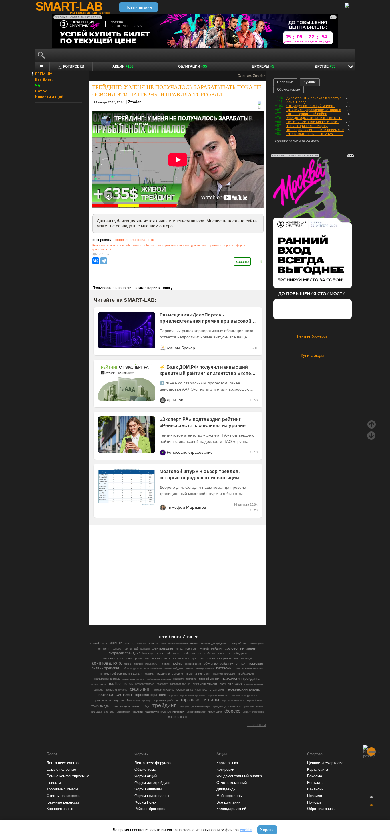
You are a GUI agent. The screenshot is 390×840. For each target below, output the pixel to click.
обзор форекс (193, 663)
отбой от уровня (132, 668)
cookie (246, 830)
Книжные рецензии (63, 802)
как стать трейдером (232, 653)
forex (105, 643)
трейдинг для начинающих (194, 706)
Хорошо (267, 830)
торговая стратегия (150, 695)
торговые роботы (165, 700)
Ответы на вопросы (63, 796)
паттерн (190, 668)
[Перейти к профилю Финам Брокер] (162, 348)
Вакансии (315, 789)
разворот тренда (180, 684)
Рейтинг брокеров (312, 336)
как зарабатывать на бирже (136, 245)
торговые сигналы (199, 699)
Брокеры (263, 66)
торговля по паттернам (108, 700)
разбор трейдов (144, 684)
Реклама (314, 776)
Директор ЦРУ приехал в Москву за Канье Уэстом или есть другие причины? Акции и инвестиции (316, 98)
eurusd (94, 643)
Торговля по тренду (138, 700)
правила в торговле (169, 673)
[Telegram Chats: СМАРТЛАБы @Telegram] (148, 604)
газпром (116, 648)
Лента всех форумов (152, 763)
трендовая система (102, 711)
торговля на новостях (219, 695)
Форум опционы (148, 789)
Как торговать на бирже (185, 658)
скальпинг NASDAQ (164, 690)
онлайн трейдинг (105, 668)
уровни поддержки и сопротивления (158, 711)
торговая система (114, 694)
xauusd (154, 643)
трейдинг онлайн (253, 706)
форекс (121, 240)
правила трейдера (224, 673)
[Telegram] (103, 260)
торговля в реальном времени (187, 695)
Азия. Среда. (296, 102)
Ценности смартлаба (325, 763)
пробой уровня (209, 678)
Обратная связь (321, 809)
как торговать (161, 658)
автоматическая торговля (174, 643)
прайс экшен (246, 673)
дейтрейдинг (162, 648)
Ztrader (134, 102)
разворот (162, 684)
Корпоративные (60, 809)
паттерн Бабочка (205, 668)
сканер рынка (184, 689)
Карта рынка (227, 763)
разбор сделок (121, 684)
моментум (151, 663)
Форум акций (145, 776)
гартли (128, 648)
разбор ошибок (98, 684)
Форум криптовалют (151, 796)
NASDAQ (129, 643)
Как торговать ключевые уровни (179, 245)
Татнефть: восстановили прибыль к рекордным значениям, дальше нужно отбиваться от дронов (317, 130)
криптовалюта (142, 240)
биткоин (103, 648)
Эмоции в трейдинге (253, 712)
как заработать (207, 653)
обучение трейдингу (218, 663)
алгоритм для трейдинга (213, 643)
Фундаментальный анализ (239, 776)
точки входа (100, 706)
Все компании (228, 802)
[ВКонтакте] (95, 260)
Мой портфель (229, 796)
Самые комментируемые (68, 776)
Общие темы (145, 769)
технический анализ (243, 689)
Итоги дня (148, 653)
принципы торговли (184, 678)
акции (194, 643)
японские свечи (177, 716)
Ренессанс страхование (190, 452)
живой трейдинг (211, 648)
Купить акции (312, 355)
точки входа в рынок (125, 706)
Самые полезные (61, 769)
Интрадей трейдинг (124, 653)
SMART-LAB (68, 6)
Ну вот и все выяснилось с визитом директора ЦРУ (315, 122)
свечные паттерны (253, 684)
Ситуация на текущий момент (310, 106)
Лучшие (309, 82)
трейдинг (164, 705)
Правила (314, 796)
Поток (41, 91)
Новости (54, 782)
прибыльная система (107, 678)
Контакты (315, 782)
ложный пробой (133, 663)
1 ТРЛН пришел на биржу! (307, 126)
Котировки (225, 769)
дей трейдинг (142, 648)
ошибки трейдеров (173, 668)
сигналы (98, 689)
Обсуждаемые (288, 90)
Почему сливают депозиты (249, 668)
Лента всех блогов (63, 763)
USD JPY (141, 643)
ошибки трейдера (153, 668)
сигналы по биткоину (116, 690)
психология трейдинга (241, 678)
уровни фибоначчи (196, 712)
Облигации (192, 66)
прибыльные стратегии (159, 679)
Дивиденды (226, 789)
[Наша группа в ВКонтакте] (187, 604)
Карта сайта (317, 769)
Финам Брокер (181, 348)
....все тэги (256, 725)
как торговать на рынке (218, 245)
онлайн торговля (249, 663)
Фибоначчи (215, 711)
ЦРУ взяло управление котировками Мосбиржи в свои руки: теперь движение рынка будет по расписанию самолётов (316, 110)
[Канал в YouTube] (207, 604)
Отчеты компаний (231, 782)
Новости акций (49, 96)
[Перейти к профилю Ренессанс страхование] (162, 452)
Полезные (285, 82)
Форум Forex (145, 802)
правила (149, 674)
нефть (177, 663)
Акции (123, 66)
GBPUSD (116, 643)
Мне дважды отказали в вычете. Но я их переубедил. (316, 118)
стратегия (217, 689)
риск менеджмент (205, 683)
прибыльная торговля (133, 679)
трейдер (146, 706)
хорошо (242, 261)
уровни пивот (123, 712)
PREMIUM (44, 73)
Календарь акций (231, 809)
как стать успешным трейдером (126, 658)
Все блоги (44, 79)
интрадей (248, 648)
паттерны (224, 668)
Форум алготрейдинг (152, 782)
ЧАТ (39, 85)
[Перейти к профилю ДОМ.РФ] (162, 400)
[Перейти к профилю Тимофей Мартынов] (162, 507)
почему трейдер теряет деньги (121, 673)
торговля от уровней (244, 695)
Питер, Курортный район (306, 114)
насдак (164, 663)
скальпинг (140, 688)
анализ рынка (257, 643)
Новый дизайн (138, 7)
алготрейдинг (238, 643)
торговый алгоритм (233, 700)
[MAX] (168, 604)
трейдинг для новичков (227, 706)
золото (231, 648)
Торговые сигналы (62, 789)
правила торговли (198, 673)
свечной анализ (231, 683)
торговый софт (254, 700)
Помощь (314, 802)
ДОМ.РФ (175, 400)
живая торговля (186, 648)
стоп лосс (201, 689)
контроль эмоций (243, 658)
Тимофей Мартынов (186, 507)
